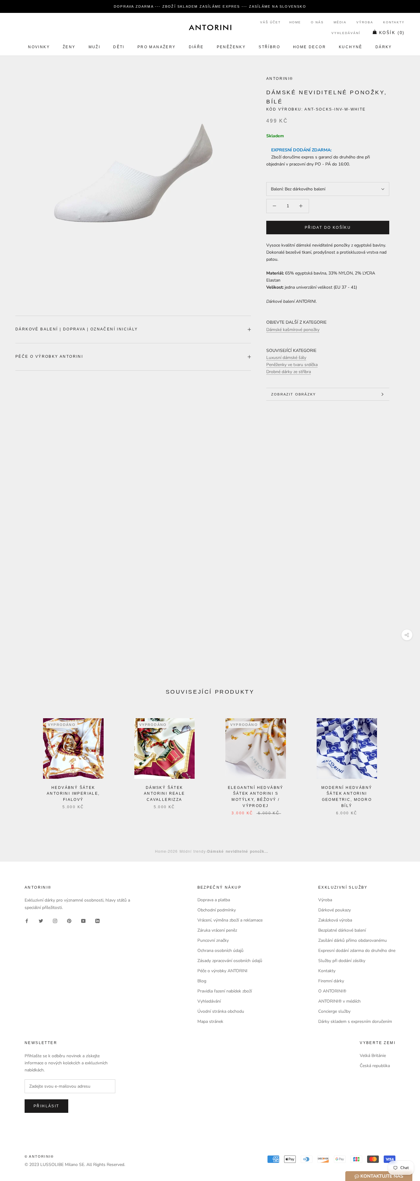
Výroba (364, 22)
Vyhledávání (345, 33)
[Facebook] (27, 920)
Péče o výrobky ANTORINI (49, 356)
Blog (201, 981)
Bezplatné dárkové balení (342, 930)
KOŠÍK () (392, 32)
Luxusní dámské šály (286, 358)
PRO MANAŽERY (156, 47)
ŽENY (69, 47)
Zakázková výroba (335, 920)
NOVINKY (39, 47)
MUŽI (95, 47)
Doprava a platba (213, 900)
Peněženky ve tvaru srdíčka (292, 365)
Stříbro (269, 47)
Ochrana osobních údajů (220, 950)
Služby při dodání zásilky (341, 961)
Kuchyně (351, 47)
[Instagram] (55, 920)
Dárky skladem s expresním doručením (355, 1021)
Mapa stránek (210, 1021)
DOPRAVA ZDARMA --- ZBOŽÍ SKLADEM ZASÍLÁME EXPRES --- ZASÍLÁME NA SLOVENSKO (210, 6)
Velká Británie (373, 1055)
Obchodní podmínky (216, 910)
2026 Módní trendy (187, 851)
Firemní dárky (331, 981)
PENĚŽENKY (231, 47)
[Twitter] (41, 920)
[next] (401, 760)
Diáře (196, 47)
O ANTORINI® (332, 991)
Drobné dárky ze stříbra (288, 372)
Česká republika (375, 1066)
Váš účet (270, 22)
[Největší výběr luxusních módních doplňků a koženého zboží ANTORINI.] (210, 27)
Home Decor (309, 47)
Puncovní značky (213, 940)
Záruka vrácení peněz (217, 930)
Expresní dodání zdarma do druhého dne (356, 950)
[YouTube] (83, 920)
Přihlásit (46, 1106)
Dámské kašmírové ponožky (292, 330)
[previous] (19, 760)
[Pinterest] (69, 920)
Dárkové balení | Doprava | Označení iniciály (76, 329)
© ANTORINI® (39, 1156)
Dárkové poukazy (334, 910)
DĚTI (119, 47)
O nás (317, 22)
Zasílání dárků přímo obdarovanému (352, 940)
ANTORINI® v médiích (339, 1001)
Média (340, 22)
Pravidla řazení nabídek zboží (224, 991)
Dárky (383, 47)
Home (295, 22)
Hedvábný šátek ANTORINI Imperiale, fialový (73, 793)
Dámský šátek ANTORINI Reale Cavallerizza (164, 793)
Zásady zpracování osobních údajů (229, 961)
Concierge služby (334, 1011)
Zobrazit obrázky (293, 394)
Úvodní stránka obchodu (220, 1011)
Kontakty (394, 22)
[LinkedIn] (97, 920)
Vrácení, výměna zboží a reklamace (230, 920)
